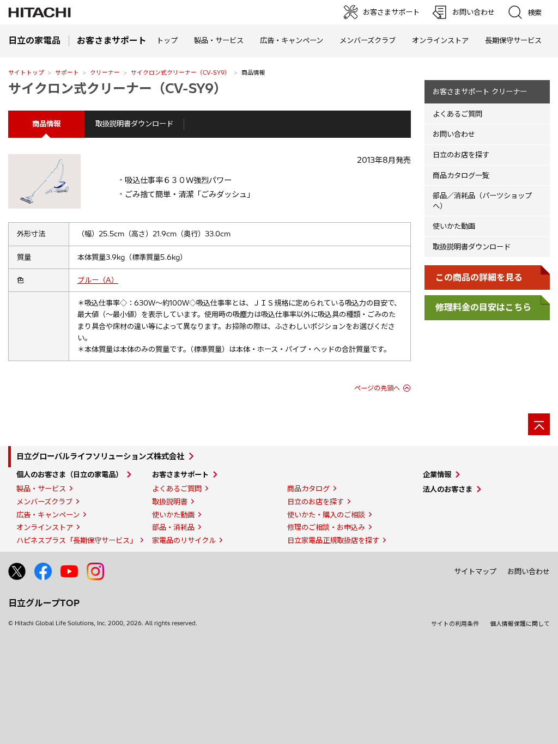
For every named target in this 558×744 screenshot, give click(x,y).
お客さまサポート (180, 474)
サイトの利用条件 (455, 623)
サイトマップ (475, 571)
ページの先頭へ (377, 388)
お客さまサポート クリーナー (480, 91)
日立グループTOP (44, 602)
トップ (167, 40)
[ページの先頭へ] (539, 424)
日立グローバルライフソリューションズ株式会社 (100, 456)
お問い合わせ (454, 134)
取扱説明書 (169, 501)
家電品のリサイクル (184, 540)
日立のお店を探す (461, 154)
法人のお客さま (447, 489)
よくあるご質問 (457, 113)
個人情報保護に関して (520, 623)
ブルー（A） (97, 280)
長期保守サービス (513, 40)
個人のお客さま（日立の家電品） (69, 474)
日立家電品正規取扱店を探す (333, 540)
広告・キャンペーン (48, 514)
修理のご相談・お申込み (326, 527)
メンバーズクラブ (367, 40)
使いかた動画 (454, 226)
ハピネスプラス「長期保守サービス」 (76, 540)
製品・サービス (41, 488)
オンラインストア (440, 40)
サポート (67, 72)
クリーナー (105, 72)
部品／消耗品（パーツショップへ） (482, 200)
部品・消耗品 (173, 527)
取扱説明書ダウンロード (134, 123)
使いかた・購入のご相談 (326, 514)
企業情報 (437, 474)
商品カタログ (308, 488)
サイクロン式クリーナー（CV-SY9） (181, 72)
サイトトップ (26, 72)
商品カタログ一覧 (461, 175)
